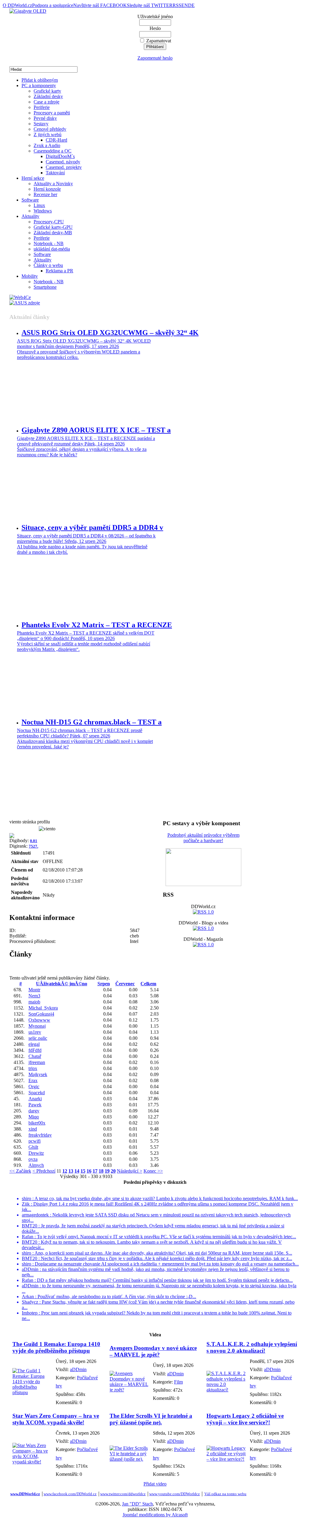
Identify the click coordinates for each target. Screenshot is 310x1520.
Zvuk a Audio (47, 145)
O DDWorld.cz (17, 5)
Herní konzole (47, 189)
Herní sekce (32, 178)
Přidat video (155, 1483)
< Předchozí (43, 1171)
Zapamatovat (158, 40)
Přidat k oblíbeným (39, 80)
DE (191, 5)
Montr (34, 989)
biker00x (36, 1122)
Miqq (33, 1116)
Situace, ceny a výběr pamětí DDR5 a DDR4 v (92, 527)
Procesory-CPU (49, 221)
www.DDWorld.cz (25, 1494)
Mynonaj (37, 1026)
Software (30, 199)
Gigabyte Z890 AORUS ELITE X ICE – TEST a (96, 430)
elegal (34, 1044)
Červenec (125, 983)
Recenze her (45, 194)
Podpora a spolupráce (52, 5)
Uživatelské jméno (155, 16)
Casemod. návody (63, 161)
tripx (32, 1068)
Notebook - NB (49, 243)
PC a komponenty (38, 85)
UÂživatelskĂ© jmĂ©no (61, 983)
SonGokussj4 (41, 1013)
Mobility (29, 276)
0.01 (33, 841)
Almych (36, 1165)
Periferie (42, 107)
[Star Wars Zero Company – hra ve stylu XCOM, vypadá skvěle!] (32, 1461)
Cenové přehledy (50, 129)
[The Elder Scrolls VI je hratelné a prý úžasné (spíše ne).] (130, 1459)
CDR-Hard (56, 140)
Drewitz (36, 1153)
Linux (39, 205)
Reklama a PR (59, 270)
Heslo (155, 28)
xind (32, 1128)
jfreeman (36, 1062)
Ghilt (33, 1147)
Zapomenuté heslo (155, 58)
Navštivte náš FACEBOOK (100, 5)
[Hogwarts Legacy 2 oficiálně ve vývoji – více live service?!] (226, 1459)
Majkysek (37, 1074)
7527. (33, 846)
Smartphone (45, 287)
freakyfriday (40, 1135)
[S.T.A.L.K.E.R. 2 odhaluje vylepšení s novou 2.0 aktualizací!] (226, 1389)
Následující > (129, 1171)
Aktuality (30, 216)
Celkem (148, 983)
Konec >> (153, 1171)
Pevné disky (45, 118)
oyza (33, 1159)
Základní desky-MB (53, 232)
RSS (177, 5)
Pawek (34, 1104)
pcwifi (34, 1141)
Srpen (103, 983)
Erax (33, 1080)
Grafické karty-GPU (53, 227)
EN (184, 5)
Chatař (34, 1056)
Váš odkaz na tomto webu (225, 1494)
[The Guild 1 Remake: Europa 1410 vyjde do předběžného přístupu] (32, 1392)
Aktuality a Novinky (53, 183)
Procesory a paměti (52, 112)
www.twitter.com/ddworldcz (123, 1494)
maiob (34, 1001)
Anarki (35, 1098)
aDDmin (78, 1369)
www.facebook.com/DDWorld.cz (70, 1494)
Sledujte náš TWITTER (150, 5)
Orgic (33, 1086)
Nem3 (34, 995)
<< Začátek (20, 1171)
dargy (33, 1110)
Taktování (55, 172)
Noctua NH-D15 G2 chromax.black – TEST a (91, 722)
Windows (43, 210)
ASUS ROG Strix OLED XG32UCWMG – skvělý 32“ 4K (110, 333)
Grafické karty (47, 91)
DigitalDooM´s (60, 156)
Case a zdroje (46, 101)
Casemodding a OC (52, 150)
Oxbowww (39, 1020)
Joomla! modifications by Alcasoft (155, 1514)
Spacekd (36, 1092)
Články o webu (48, 265)
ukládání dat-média (52, 248)
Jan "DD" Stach (137, 1503)
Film (178, 1381)
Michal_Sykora (43, 1007)
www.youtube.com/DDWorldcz (174, 1494)
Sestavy (41, 123)
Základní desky (48, 96)
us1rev (34, 1032)
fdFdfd (34, 1050)
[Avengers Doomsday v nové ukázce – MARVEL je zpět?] (130, 1389)
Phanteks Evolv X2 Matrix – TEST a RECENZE (96, 625)
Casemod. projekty (64, 167)
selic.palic (37, 1038)
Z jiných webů (47, 134)
